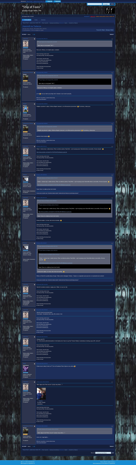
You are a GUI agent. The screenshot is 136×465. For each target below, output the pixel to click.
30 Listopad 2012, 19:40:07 (41, 72)
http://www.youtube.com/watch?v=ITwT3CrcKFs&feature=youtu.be (52, 152)
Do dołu (24, 34)
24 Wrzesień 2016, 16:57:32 (41, 363)
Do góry (24, 446)
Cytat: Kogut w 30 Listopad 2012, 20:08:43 (48, 126)
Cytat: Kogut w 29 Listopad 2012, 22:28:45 (48, 41)
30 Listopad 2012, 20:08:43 (41, 103)
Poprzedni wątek (100, 30)
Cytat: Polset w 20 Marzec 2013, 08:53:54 (47, 200)
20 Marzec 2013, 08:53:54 (41, 174)
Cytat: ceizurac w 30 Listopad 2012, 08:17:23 (48, 75)
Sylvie (65, 23)
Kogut (24, 103)
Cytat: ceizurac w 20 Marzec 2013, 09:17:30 (48, 246)
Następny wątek (109, 30)
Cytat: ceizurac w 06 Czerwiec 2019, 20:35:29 (48, 429)
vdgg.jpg (40, 400)
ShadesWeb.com (31, 463)
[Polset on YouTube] (23, 189)
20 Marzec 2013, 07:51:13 (41, 146)
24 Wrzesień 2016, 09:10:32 (41, 336)
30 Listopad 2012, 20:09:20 (41, 123)
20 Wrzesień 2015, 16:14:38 (41, 284)
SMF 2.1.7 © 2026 (24, 461)
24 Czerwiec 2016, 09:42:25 (41, 309)
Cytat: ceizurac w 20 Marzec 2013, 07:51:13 (48, 178)
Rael (24, 363)
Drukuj (112, 34)
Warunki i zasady (107, 461)
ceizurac (25, 38)
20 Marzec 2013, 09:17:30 (41, 197)
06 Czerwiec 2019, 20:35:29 (43, 381)
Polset (25, 175)
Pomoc (101, 461)
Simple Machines (31, 461)
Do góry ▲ (113, 461)
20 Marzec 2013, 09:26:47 (41, 243)
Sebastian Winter (28, 72)
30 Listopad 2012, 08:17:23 (41, 38)
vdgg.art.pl (92, 16)
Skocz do (93, 452)
